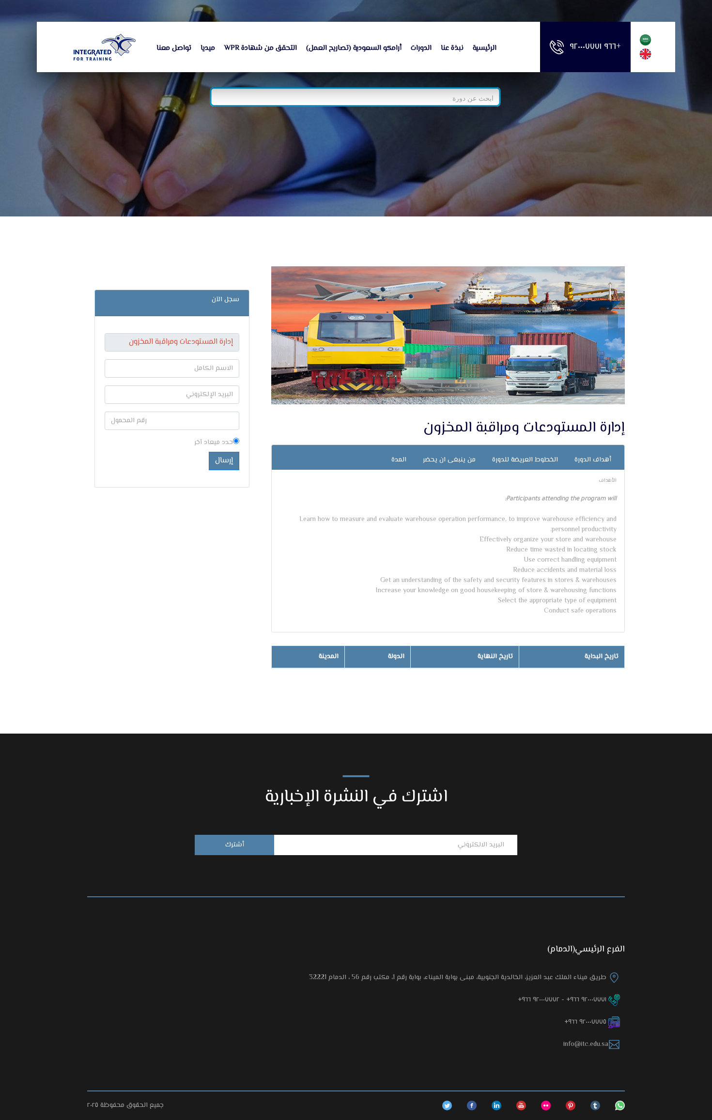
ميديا (208, 48)
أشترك (234, 845)
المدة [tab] (398, 460)
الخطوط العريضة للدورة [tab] (525, 460)
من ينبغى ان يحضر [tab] (449, 460)
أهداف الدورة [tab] (592, 460)
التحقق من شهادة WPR (260, 48)
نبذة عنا (452, 48)
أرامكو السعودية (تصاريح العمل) (354, 48)
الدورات (421, 48)
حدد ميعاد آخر (213, 443)
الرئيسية (484, 48)
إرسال (224, 461)
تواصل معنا (173, 48)
